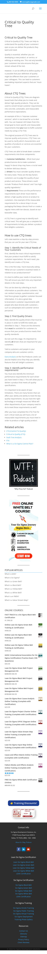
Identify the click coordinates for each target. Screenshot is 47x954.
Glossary (23, 934)
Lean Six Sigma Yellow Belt (23, 868)
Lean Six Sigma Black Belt (23, 862)
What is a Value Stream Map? (16, 600)
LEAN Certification (23, 873)
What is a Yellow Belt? (13, 589)
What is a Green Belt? (13, 581)
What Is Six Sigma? (12, 578)
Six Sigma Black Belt (24, 885)
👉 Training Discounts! (23, 803)
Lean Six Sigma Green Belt (23, 865)
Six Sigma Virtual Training (23, 914)
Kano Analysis (10, 357)
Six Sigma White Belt (23, 893)
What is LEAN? (10, 574)
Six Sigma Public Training (23, 911)
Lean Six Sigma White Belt (23, 871)
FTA (7, 440)
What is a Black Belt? (13, 585)
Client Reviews (23, 942)
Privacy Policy (23, 939)
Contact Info (23, 827)
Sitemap (23, 936)
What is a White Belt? (13, 592)
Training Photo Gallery (24, 919)
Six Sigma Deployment (24, 916)
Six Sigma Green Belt (23, 888)
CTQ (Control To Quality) (16, 431)
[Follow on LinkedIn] (23, 849)
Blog (23, 842)
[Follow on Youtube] (28, 849)
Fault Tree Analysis (14, 437)
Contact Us (23, 931)
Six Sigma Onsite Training (23, 908)
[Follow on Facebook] (19, 849)
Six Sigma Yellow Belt (23, 891)
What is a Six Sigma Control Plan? (19, 444)
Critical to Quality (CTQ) (15, 434)
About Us (19, 842)
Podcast (28, 842)
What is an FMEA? (12, 596)
